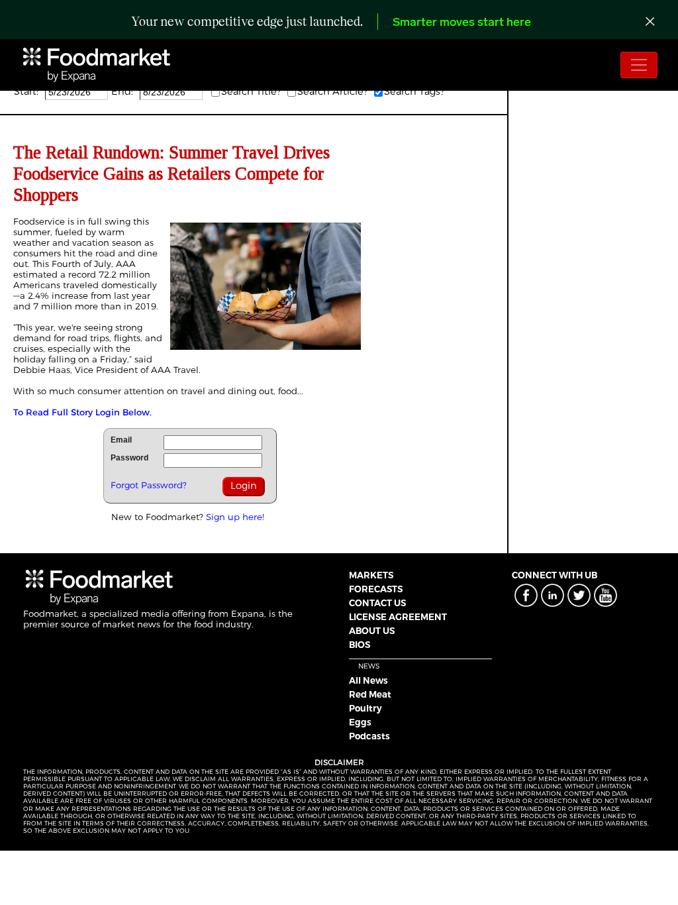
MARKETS (371, 575)
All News (368, 680)
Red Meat (370, 694)
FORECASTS (376, 589)
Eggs (360, 722)
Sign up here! (235, 516)
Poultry (365, 708)
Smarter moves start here (462, 23)
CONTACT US (377, 603)
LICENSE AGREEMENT (398, 617)
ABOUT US (372, 630)
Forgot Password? (149, 485)
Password (129, 457)
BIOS (359, 644)
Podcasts (369, 736)
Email (121, 440)
